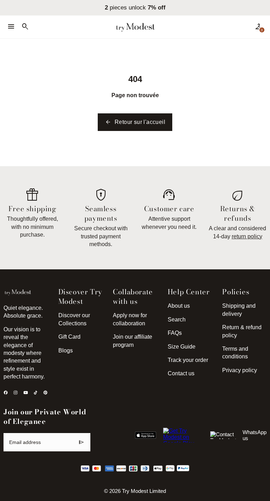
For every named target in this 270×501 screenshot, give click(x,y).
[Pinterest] (45, 392)
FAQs (175, 333)
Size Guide (181, 347)
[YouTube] (26, 392)
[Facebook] (6, 392)
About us (179, 306)
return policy (247, 236)
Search (177, 319)
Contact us (181, 373)
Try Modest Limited (144, 491)
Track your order (188, 360)
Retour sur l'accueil (135, 122)
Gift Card (69, 337)
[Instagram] (15, 392)
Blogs (65, 350)
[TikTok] (35, 392)
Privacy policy (239, 370)
